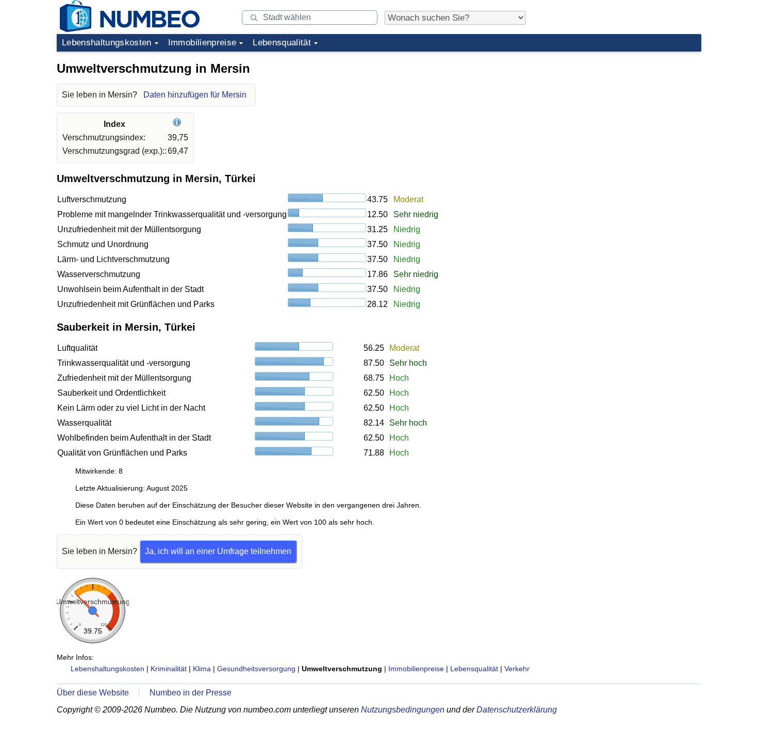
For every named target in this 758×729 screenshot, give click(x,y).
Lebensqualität (282, 42)
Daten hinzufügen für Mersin (194, 94)
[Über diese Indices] (178, 124)
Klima (202, 669)
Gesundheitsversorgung (256, 669)
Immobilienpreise (202, 42)
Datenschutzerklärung (516, 709)
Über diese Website (93, 692)
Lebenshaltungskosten (107, 42)
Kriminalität (169, 669)
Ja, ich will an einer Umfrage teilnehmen (218, 551)
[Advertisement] (624, 120)
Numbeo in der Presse (191, 692)
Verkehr (517, 669)
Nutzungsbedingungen (402, 709)
